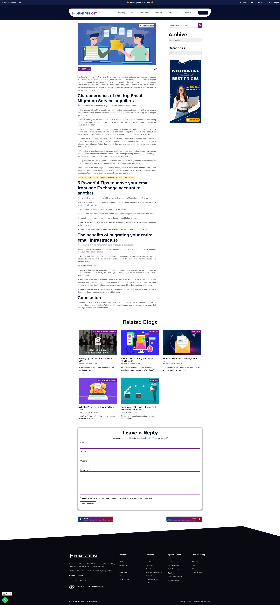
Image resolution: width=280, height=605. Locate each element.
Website (83, 461)
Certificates (149, 576)
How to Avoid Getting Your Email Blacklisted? (137, 360)
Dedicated (144, 13)
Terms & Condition (193, 601)
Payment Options (152, 579)
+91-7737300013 (14, 2)
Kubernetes (123, 572)
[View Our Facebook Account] (76, 580)
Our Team (149, 565)
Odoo (121, 576)
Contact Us (257, 2)
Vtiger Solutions (124, 579)
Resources (189, 13)
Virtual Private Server (109, 332)
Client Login (274, 2)
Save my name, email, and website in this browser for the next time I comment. (116, 498)
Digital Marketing (173, 569)
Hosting (121, 13)
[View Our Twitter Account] (71, 580)
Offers (244, 2)
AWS (121, 562)
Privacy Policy (206, 601)
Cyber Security (197, 572)
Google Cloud (124, 565)
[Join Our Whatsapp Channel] (86, 580)
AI (178, 13)
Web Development (174, 562)
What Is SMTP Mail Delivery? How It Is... (181, 360)
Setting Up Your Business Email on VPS (96, 360)
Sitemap (182, 601)
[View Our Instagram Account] (81, 580)
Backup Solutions (173, 580)
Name (83, 442)
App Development (174, 565)
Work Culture (150, 569)
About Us (149, 562)
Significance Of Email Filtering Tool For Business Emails (138, 408)
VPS (132, 13)
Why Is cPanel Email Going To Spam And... (97, 408)
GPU (170, 13)
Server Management (175, 576)
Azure (121, 569)
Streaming (158, 13)
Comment (85, 470)
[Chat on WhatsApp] (5, 600)
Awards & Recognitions (154, 572)
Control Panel (102, 380)
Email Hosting (97, 332)
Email (83, 452)
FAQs (148, 583)
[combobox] (183, 25)
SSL (193, 569)
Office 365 (195, 562)
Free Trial (203, 13)
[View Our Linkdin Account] (90, 580)
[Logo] (92, 555)
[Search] (200, 25)
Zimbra (194, 565)
